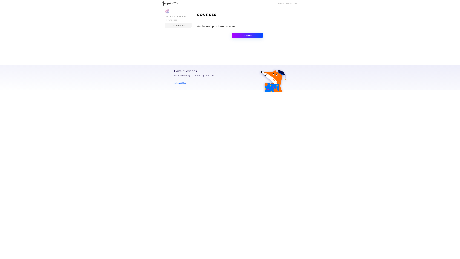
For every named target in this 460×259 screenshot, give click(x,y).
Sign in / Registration (288, 4)
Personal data (179, 17)
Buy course (247, 35)
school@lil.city (181, 83)
